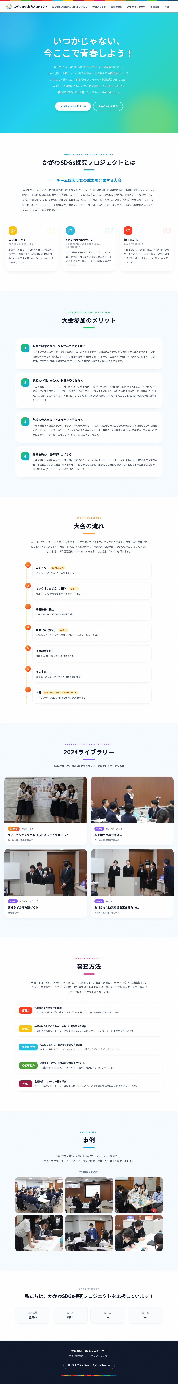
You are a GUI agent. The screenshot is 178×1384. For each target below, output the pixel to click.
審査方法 (154, 6)
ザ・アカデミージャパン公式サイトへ (87, 1365)
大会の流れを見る (108, 106)
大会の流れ (116, 6)
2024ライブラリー (136, 6)
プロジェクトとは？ (71, 106)
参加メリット (99, 6)
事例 (166, 6)
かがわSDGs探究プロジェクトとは (70, 6)
